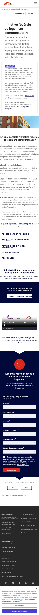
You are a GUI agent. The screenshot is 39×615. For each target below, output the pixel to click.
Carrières (24, 533)
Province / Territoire (10, 430)
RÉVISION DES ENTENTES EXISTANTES (14, 247)
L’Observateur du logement (10, 569)
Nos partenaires (26, 522)
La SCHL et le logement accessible (12, 576)
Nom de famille (9, 412)
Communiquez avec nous (29, 529)
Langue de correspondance (13, 448)
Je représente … (9, 439)
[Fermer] (36, 588)
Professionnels (7, 514)
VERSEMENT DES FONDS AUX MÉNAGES (15, 240)
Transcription (8, 328)
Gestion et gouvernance (28, 518)
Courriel (6, 421)
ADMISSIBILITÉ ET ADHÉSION (15, 234)
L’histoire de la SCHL (27, 514)
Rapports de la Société (28, 525)
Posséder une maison (8, 547)
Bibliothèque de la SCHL (9, 565)
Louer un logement (7, 551)
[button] (19, 234)
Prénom (6, 403)
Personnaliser (19, 605)
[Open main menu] (35, 3)
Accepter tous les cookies (19, 611)
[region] (19, 600)
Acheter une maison (8, 544)
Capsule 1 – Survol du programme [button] (20, 296)
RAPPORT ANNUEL (10, 253)
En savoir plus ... (23, 465)
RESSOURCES (8, 258)
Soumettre (11, 470)
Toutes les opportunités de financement (16, 9)
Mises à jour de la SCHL (9, 561)
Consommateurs (7, 541)
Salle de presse (6, 572)
